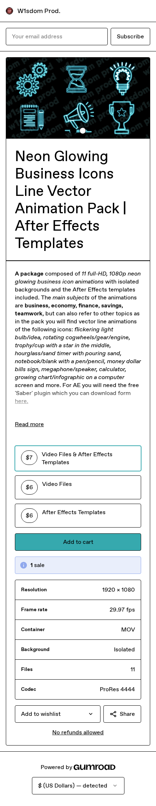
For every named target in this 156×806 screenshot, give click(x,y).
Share (127, 713)
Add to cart (78, 541)
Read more (29, 424)
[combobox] (57, 714)
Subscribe (130, 36)
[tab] (73, 130)
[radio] (78, 458)
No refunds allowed (78, 732)
